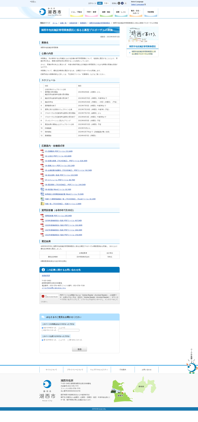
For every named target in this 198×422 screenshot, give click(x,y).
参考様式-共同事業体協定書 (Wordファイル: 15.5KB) (64, 194)
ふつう (62, 328)
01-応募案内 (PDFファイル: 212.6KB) (59, 151)
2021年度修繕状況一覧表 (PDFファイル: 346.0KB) (63, 230)
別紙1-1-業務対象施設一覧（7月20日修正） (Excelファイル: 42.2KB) (70, 199)
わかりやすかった (50, 328)
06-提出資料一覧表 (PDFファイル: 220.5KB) (61, 175)
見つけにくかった (75, 340)
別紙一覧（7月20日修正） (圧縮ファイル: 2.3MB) (63, 204)
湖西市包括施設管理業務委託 (99, 23)
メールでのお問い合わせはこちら (54, 288)
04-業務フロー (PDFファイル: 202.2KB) (60, 166)
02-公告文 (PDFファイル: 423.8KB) (58, 156)
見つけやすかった (50, 340)
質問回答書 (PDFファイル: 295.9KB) (58, 216)
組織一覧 (63, 23)
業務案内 (83, 23)
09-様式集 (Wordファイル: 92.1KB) (58, 189)
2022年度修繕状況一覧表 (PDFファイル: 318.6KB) (63, 235)
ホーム (55, 23)
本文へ (33, 1)
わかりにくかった (50, 330)
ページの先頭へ (192, 361)
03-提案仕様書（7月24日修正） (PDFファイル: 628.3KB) (66, 161)
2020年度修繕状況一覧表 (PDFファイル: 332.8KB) (63, 225)
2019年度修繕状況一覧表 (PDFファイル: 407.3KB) (63, 220)
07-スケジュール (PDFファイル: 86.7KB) (60, 180)
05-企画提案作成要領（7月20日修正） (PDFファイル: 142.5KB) (68, 170)
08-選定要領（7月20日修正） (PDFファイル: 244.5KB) (65, 185)
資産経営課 (73, 23)
